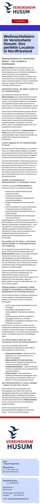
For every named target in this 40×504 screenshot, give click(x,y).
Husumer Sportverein (11, 464)
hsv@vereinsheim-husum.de (18, 499)
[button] (20, 28)
